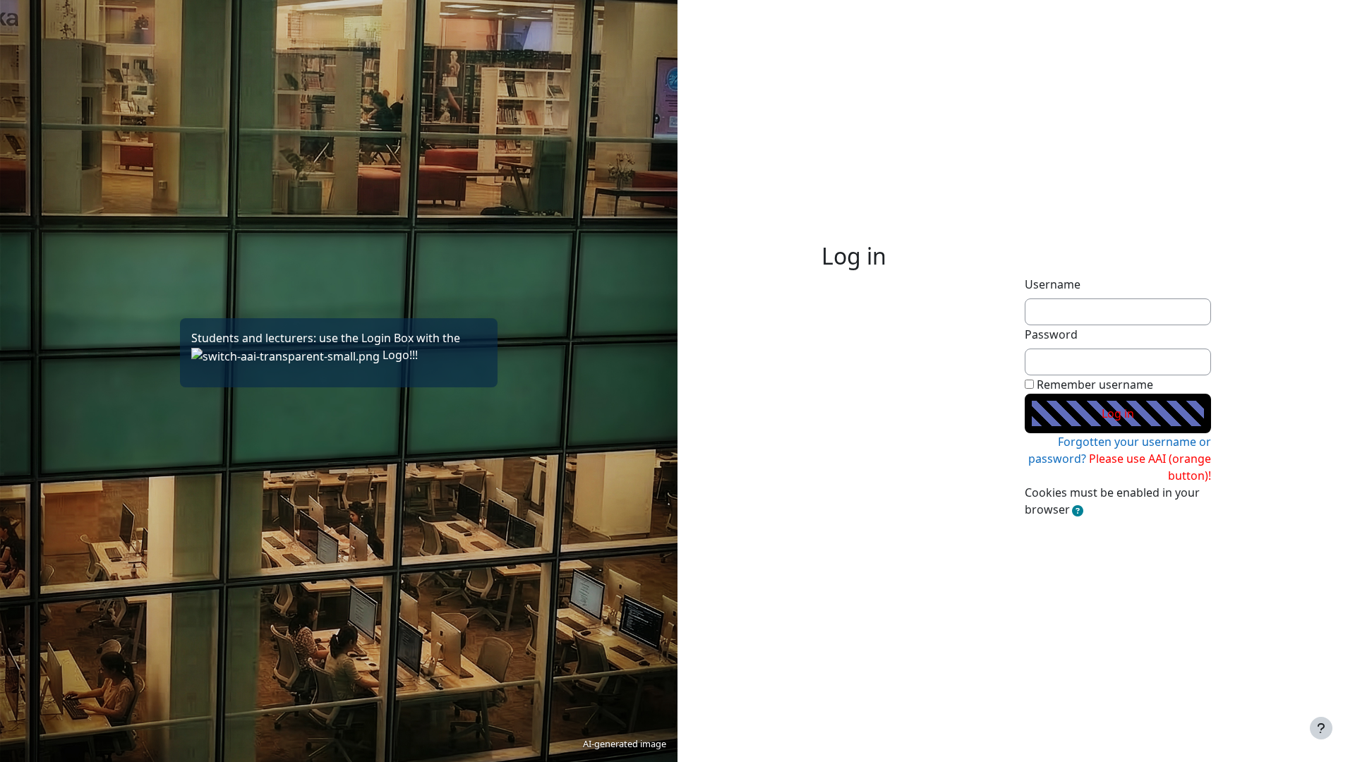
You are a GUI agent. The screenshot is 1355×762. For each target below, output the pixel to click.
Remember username (1095, 384)
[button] (1077, 511)
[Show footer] (1321, 728)
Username (1052, 284)
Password (1051, 334)
